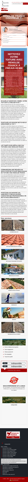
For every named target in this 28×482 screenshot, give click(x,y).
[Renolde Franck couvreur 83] (13, 435)
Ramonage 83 (5, 471)
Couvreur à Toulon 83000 (8, 456)
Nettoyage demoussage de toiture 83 (10, 465)
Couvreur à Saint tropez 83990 (9, 455)
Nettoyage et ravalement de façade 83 (10, 467)
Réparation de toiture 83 (8, 468)
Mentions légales (21, 478)
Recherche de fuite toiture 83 (9, 474)
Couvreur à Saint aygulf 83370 (9, 451)
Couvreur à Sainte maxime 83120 (9, 452)
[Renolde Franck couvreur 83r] (4, 10)
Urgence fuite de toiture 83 (8, 470)
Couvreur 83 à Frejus (7, 448)
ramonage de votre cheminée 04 (9, 462)
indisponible (16, 363)
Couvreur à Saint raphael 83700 (9, 453)
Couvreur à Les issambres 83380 (9, 449)
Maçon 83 (5, 472)
